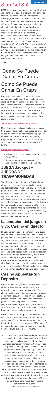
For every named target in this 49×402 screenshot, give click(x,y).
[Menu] (5, 62)
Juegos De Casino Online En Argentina (18, 123)
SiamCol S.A (15, 5)
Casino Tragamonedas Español (15, 149)
